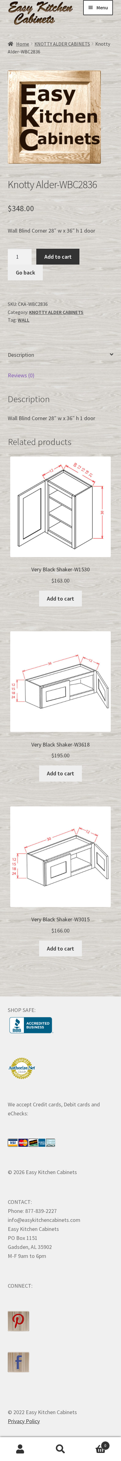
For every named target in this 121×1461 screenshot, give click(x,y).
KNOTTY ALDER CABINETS (62, 44)
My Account (20, 1449)
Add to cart (58, 256)
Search (60, 1449)
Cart (93, 1443)
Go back (25, 272)
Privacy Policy (24, 1421)
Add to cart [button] (60, 598)
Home (22, 44)
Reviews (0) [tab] (21, 375)
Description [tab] (21, 354)
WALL (23, 320)
